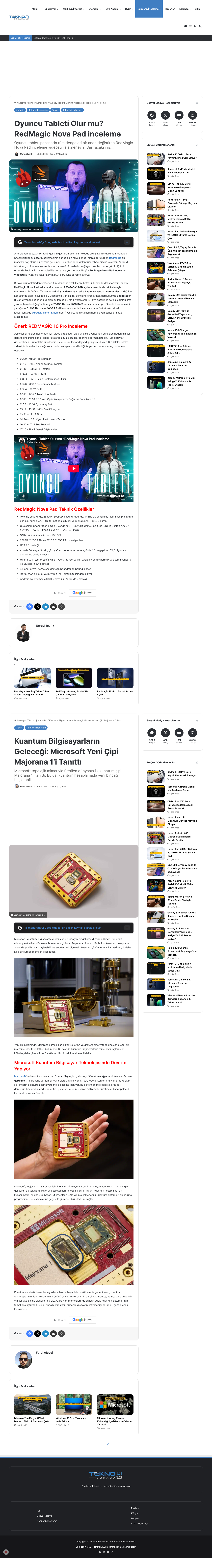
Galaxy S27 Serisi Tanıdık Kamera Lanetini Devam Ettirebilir (181, 298)
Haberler (170, 8)
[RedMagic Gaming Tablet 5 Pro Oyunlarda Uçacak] (74, 678)
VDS (89, 1546)
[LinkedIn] (45, 606)
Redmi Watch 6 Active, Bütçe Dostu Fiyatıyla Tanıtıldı (179, 282)
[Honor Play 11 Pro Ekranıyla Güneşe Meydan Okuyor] (156, 204)
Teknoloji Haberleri (72, 110)
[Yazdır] (61, 606)
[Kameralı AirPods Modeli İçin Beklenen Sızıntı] (156, 173)
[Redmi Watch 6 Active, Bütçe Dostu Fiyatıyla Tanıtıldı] (156, 283)
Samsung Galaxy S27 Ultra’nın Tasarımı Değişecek (179, 365)
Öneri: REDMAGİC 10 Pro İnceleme (51, 326)
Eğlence (183, 8)
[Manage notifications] (6, 1552)
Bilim (198, 8)
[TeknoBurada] (19, 17)
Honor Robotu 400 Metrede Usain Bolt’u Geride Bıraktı (179, 219)
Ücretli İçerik (26, 154)
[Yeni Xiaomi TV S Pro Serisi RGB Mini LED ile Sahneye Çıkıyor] (156, 268)
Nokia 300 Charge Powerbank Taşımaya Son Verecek (182, 334)
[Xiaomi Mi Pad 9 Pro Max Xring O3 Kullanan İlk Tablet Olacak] (156, 382)
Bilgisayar (50, 8)
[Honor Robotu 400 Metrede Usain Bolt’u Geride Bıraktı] (156, 220)
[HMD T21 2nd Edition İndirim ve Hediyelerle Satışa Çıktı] (156, 350)
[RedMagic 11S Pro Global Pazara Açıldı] (115, 678)
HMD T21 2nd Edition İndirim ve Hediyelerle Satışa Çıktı (179, 349)
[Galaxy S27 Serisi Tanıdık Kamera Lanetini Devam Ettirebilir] (156, 299)
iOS (39, 1510)
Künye (134, 1513)
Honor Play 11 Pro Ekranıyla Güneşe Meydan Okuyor (182, 203)
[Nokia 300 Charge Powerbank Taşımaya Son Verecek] (156, 335)
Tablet (55, 110)
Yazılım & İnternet (72, 8)
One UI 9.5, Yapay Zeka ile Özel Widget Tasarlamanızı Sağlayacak (182, 251)
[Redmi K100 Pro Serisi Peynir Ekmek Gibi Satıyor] (156, 159)
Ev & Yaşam (112, 8)
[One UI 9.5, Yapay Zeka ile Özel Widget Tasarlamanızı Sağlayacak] (156, 252)
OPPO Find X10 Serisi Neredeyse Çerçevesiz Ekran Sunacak (180, 187)
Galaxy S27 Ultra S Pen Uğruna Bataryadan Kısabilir (60, 38)
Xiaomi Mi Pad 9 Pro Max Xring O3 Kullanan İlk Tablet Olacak (181, 381)
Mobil (35, 8)
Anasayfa (21, 102)
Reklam (135, 1508)
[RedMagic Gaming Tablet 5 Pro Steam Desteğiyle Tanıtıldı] (32, 678)
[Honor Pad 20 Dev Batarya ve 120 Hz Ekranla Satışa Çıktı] (156, 236)
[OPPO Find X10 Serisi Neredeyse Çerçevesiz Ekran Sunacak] (156, 188)
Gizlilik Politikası (139, 1523)
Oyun (128, 8)
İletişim (135, 1518)
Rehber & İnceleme (148, 8)
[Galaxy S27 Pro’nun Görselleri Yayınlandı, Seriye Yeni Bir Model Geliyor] (156, 315)
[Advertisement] (106, 66)
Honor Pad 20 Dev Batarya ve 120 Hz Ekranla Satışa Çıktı (182, 235)
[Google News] (82, 593)
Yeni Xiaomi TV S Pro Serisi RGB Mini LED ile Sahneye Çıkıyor (180, 266)
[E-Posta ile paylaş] (53, 606)
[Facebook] (29, 606)
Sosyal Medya (44, 1515)
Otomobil (94, 8)
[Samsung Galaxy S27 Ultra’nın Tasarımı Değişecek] (156, 366)
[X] (37, 606)
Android (20, 110)
